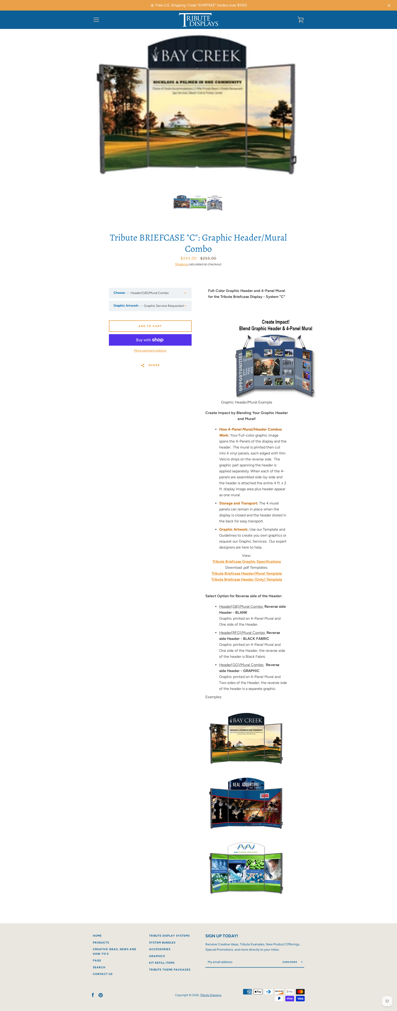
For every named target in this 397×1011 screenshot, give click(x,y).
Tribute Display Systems (169, 935)
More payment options (150, 351)
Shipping (181, 264)
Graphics (157, 956)
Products (101, 942)
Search (99, 967)
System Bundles (162, 942)
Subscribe (290, 962)
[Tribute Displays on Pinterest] (100, 995)
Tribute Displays (210, 995)
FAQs (97, 960)
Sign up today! (221, 935)
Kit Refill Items (162, 962)
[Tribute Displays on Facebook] (93, 995)
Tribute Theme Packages (169, 969)
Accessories (159, 949)
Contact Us (103, 974)
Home (97, 935)
